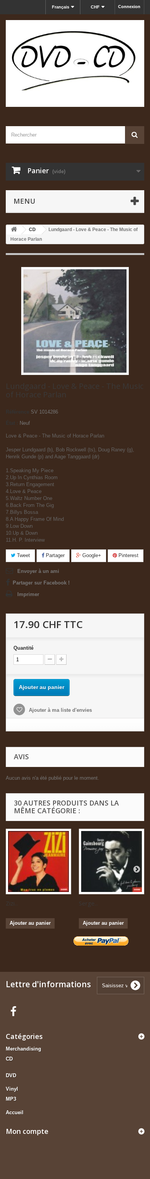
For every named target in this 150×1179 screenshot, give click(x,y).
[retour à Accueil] (14, 230)
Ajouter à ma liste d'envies (59, 710)
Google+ (91, 555)
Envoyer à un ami (38, 571)
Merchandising (23, 1049)
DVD (11, 1075)
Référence (17, 412)
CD (9, 1059)
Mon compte (27, 1131)
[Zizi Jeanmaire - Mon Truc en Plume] (38, 861)
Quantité (23, 648)
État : (12, 423)
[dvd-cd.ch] (75, 63)
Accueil (14, 1112)
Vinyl (12, 1089)
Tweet (22, 555)
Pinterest (127, 555)
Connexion (129, 6)
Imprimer (28, 594)
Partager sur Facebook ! (41, 583)
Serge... (88, 903)
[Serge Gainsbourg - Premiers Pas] (111, 861)
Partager (54, 555)
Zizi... (12, 903)
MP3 (11, 1099)
